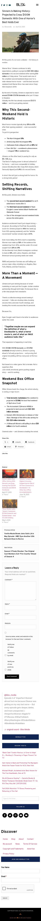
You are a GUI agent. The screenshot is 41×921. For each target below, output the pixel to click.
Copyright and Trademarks (13, 849)
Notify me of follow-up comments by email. (11, 650)
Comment (8, 580)
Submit (5, 898)
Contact (30, 839)
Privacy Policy (8, 854)
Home (5, 839)
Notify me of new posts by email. (11, 666)
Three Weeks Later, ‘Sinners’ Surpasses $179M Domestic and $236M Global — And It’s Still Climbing (9, 513)
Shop (13, 839)
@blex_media (10, 695)
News (17, 844)
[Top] (20, 914)
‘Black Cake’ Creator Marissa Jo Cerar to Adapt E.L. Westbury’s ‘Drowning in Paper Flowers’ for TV (19, 755)
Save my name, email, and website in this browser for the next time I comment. (19, 638)
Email (7, 614)
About (21, 839)
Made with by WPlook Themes (20, 918)
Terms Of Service (30, 844)
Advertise (31, 849)
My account (7, 844)
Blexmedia (8, 27)
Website (7, 623)
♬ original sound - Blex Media (17, 729)
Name (7, 604)
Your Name (5, 867)
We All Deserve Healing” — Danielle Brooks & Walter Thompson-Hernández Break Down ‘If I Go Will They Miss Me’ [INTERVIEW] (20, 781)
